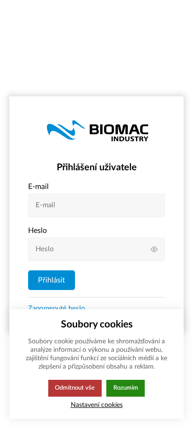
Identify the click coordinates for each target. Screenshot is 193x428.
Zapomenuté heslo (56, 308)
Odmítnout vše (75, 387)
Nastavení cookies (97, 404)
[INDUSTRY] (96, 129)
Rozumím (125, 387)
